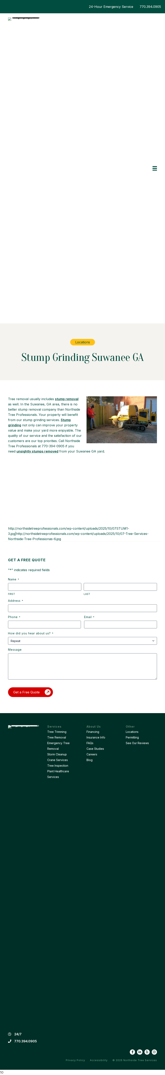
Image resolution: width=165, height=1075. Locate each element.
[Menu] (155, 168)
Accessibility (99, 1060)
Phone (14, 617)
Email (89, 617)
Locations (132, 731)
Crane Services (57, 760)
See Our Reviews (137, 743)
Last (87, 593)
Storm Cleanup (57, 754)
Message (15, 649)
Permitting (132, 737)
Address (15, 600)
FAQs (90, 743)
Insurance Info (96, 737)
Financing (93, 731)
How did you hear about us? (30, 633)
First (11, 593)
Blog (90, 760)
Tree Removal (56, 737)
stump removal (66, 399)
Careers (92, 754)
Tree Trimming (56, 731)
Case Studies (95, 748)
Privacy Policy (75, 1060)
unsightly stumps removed (37, 451)
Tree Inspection (57, 765)
